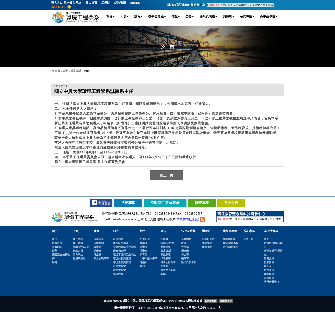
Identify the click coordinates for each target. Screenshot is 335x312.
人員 (76, 231)
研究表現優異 (230, 246)
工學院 (105, 2)
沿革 (54, 250)
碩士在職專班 (101, 258)
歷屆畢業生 (79, 258)
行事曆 (164, 239)
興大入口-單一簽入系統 (66, 2)
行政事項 (166, 258)
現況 (54, 239)
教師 (183, 242)
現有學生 (78, 254)
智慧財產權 (210, 301)
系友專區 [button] (246, 16)
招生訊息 (145, 239)
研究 (116, 231)
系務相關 (186, 239)
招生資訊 (269, 270)
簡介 (55, 231)
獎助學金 (269, 273)
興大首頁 (91, 2)
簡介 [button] (109, 16)
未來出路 (269, 277)
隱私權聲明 (226, 301)
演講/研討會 (167, 242)
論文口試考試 (188, 262)
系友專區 (249, 231)
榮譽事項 (166, 246)
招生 (143, 231)
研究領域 (118, 239)
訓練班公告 (208, 239)
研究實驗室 (119, 266)
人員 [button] (123, 16)
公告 (163, 231)
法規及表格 (188, 231)
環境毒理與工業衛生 (124, 254)
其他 (142, 266)
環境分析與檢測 (122, 258)
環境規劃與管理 (122, 262)
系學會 (164, 266)
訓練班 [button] (227, 16)
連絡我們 (207, 246)
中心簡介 (228, 5)
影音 (54, 262)
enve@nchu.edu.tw (125, 219)
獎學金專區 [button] (156, 16)
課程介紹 (99, 242)
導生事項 (166, 254)
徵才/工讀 (166, 250)
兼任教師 (78, 242)
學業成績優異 (230, 242)
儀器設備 (118, 273)
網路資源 (120, 2)
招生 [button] (175, 16)
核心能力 (57, 246)
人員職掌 (255, 5)
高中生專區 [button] (267, 16)
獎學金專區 (230, 231)
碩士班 (97, 250)
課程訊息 (99, 239)
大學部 (97, 246)
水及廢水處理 (120, 242)
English (135, 2)
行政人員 (78, 250)
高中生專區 (271, 231)
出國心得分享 (168, 262)
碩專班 (143, 254)
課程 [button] (137, 16)
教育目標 (57, 242)
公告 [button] (189, 16)
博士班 (97, 254)
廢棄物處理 (119, 250)
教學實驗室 (119, 270)
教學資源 (269, 262)
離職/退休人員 (81, 246)
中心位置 (268, 5)
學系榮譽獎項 (271, 281)
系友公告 (248, 239)
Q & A (267, 266)
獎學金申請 (229, 239)
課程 (96, 231)
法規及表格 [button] (207, 16)
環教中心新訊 (168, 270)
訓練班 (206, 231)
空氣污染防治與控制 (124, 246)
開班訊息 (207, 242)
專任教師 (78, 239)
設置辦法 (241, 5)
